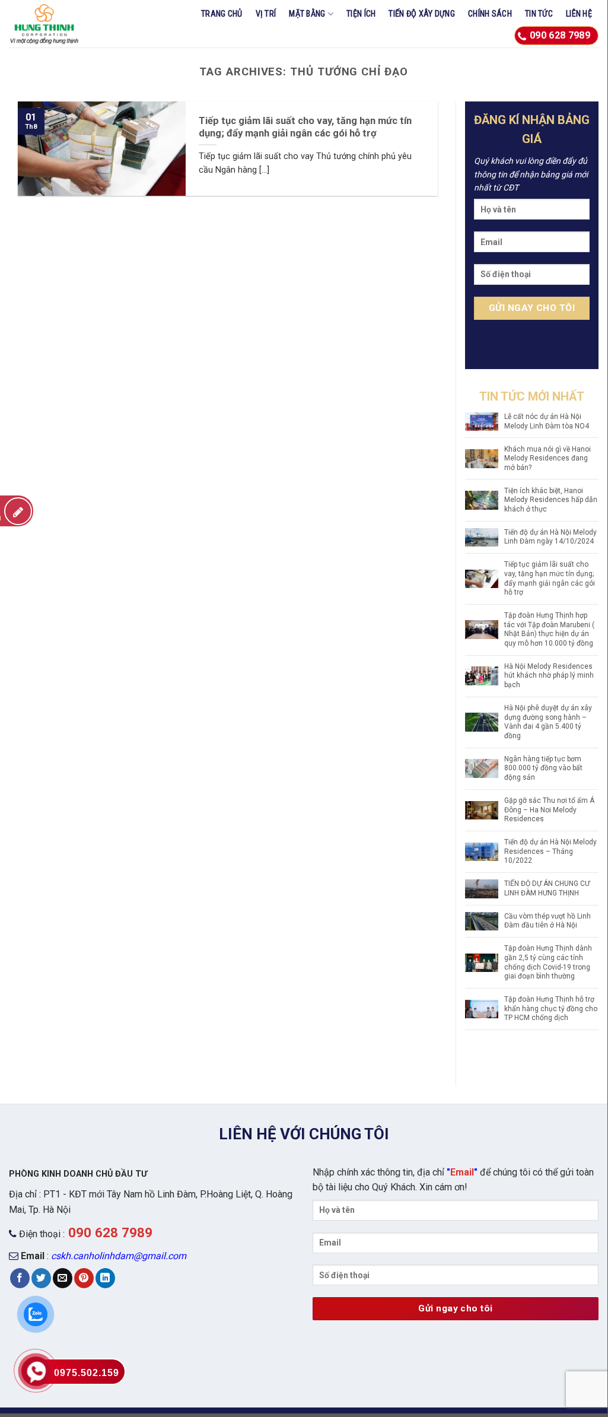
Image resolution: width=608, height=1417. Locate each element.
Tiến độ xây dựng (422, 14)
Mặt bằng (307, 14)
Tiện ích (360, 14)
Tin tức (539, 14)
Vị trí (266, 14)
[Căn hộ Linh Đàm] (64, 23)
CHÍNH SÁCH (490, 14)
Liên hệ (579, 14)
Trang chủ (222, 14)
